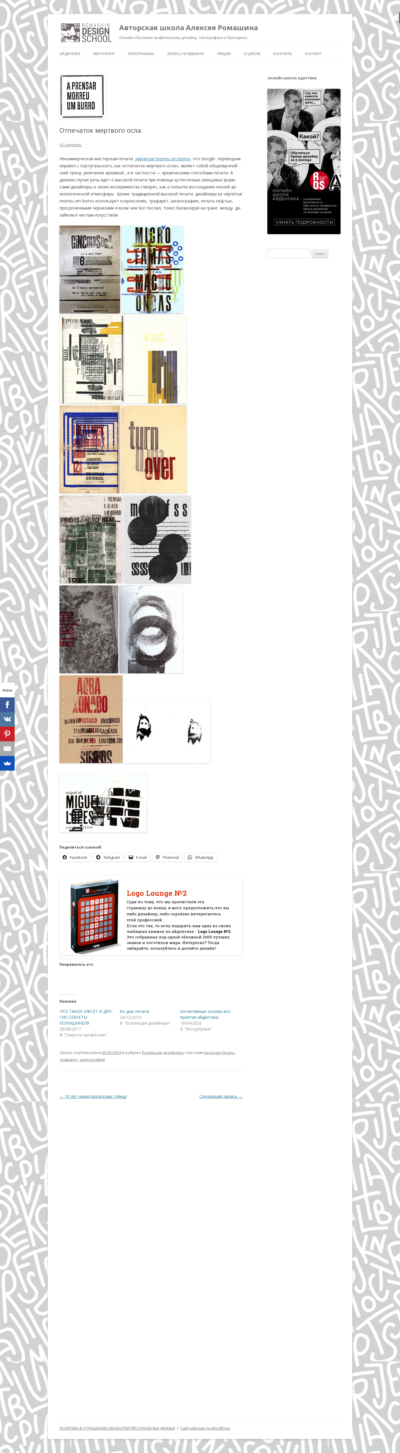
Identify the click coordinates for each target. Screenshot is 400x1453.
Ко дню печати (134, 1011)
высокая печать (219, 1052)
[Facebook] (7, 704)
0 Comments (70, 144)
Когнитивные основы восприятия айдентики (206, 1014)
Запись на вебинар (185, 53)
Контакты (282, 53)
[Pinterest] (7, 734)
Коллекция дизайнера (163, 1052)
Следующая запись (220, 1096)
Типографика (141, 53)
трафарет (68, 1059)
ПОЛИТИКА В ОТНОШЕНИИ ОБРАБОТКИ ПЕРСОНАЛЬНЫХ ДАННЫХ (117, 1428)
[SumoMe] (7, 763)
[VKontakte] (7, 719)
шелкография (92, 1059)
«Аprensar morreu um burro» (162, 158)
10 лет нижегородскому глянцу (93, 1096)
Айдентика (70, 53)
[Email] (7, 748)
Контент (313, 53)
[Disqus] (150, 1178)
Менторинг (104, 53)
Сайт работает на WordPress (205, 1428)
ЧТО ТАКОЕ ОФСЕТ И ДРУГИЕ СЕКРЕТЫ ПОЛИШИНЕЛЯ (86, 1017)
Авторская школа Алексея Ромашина (188, 27)
